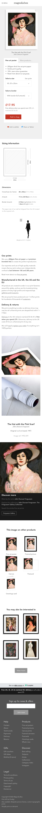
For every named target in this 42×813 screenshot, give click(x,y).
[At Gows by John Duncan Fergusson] (31, 623)
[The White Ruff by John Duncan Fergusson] (31, 649)
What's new (26, 742)
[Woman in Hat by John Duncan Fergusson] (11, 650)
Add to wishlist (14, 127)
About (6, 728)
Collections (26, 760)
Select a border (10, 91)
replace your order (19, 326)
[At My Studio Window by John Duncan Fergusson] (11, 624)
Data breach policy (10, 783)
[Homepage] (21, 3)
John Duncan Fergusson (21, 54)
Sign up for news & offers (21, 701)
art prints (26, 74)
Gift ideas (7, 754)
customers (26, 299)
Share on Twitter (28, 127)
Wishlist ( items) (10, 757)
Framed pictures (28, 728)
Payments (7, 734)
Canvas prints (27, 731)
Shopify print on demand (10, 806)
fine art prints (22, 275)
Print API (4, 799)
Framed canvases (28, 734)
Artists (24, 757)
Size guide (28, 78)
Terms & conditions (10, 775)
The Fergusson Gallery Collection (21, 504)
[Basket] (38, 3)
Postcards (25, 736)
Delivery (5, 317)
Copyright (7, 786)
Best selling (26, 751)
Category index (27, 763)
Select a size (18, 78)
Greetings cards (27, 739)
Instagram (25, 765)
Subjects (25, 754)
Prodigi (12, 799)
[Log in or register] (35, 3)
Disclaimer (7, 789)
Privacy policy (9, 778)
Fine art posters (27, 725)
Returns (6, 739)
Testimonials (8, 731)
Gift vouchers (8, 751)
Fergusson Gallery (9, 513)
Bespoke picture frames (18, 802)
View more (21, 670)
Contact (6, 725)
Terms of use (8, 781)
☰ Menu (5, 3)
